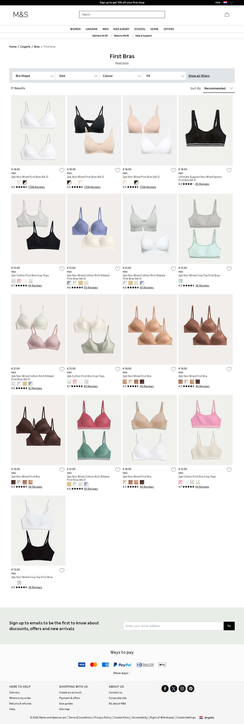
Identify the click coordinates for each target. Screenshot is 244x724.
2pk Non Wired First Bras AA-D (29, 176)
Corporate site (117, 698)
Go (229, 625)
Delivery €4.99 (100, 35)
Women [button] (75, 29)
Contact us (115, 692)
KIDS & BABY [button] (121, 29)
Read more (122, 63)
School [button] (139, 29)
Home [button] (154, 29)
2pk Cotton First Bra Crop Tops (30, 275)
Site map (64, 709)
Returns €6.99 (121, 35)
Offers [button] (169, 29)
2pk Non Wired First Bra (137, 376)
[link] (225, 2)
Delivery (14, 692)
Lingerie (25, 46)
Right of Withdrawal (162, 717)
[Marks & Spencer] (21, 14)
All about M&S (117, 703)
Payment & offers (69, 698)
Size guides (66, 703)
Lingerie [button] (92, 29)
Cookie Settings (186, 717)
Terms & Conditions (80, 717)
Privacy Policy (102, 717)
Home (13, 46)
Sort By (195, 88)
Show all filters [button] (199, 76)
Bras (37, 46)
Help (12, 709)
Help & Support (143, 35)
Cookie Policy (121, 717)
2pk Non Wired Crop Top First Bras (199, 275)
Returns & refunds (20, 703)
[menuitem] (75, 29)
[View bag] (226, 14)
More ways (120, 673)
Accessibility (140, 717)
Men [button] (105, 29)
